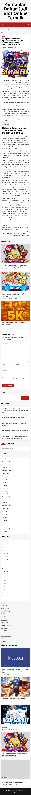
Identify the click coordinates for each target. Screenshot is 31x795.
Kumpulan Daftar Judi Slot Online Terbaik (16, 11)
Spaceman (4, 592)
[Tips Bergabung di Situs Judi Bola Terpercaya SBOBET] (15, 714)
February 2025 (6, 491)
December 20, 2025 (10, 701)
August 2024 (5, 508)
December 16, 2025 (10, 729)
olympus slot (4, 628)
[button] (2, 24)
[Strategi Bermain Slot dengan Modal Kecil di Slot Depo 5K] (15, 311)
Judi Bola (4, 548)
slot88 (3, 586)
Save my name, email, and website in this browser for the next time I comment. (13, 379)
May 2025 (4, 482)
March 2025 (5, 488)
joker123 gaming (5, 611)
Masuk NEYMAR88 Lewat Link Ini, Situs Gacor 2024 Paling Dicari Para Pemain (15, 227)
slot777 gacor (5, 583)
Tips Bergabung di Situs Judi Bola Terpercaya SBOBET (14, 424)
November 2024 (6, 499)
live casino (5, 551)
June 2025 (5, 479)
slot (2, 633)
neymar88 (4, 557)
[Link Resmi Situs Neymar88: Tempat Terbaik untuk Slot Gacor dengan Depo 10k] (15, 253)
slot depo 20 (4, 616)
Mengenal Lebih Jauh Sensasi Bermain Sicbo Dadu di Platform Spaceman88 (16, 233)
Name (4, 364)
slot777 (4, 580)
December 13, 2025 (10, 268)
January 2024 (5, 523)
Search (3, 392)
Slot (3, 36)
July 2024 (4, 511)
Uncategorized (6, 598)
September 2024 (6, 505)
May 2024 (4, 517)
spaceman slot (4, 622)
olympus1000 (5, 560)
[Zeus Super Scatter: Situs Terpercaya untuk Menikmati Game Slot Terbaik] (15, 687)
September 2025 (6, 470)
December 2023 (6, 526)
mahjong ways (4, 620)
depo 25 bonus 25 (5, 608)
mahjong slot (5, 554)
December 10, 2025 (10, 298)
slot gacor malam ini (6, 636)
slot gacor (4, 574)
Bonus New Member (7, 542)
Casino (4, 545)
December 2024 (6, 496)
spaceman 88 (25, 115)
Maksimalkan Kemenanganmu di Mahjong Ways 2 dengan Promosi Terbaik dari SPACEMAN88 (14, 294)
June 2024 (5, 514)
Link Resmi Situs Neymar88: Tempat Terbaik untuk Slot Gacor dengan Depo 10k (15, 431)
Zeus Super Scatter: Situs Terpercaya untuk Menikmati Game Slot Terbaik (13, 418)
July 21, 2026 (9, 674)
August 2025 (5, 473)
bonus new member (6, 625)
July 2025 (4, 476)
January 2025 (5, 494)
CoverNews (22, 790)
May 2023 (4, 531)
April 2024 (5, 520)
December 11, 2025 (10, 784)
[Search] (28, 24)
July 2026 (4, 459)
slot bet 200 (5, 571)
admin (4, 47)
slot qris (4, 577)
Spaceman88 (5, 595)
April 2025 (5, 485)
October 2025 (6, 467)
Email (18, 364)
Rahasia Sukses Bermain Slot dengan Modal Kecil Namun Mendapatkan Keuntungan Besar (14, 437)
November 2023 (6, 529)
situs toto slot (4, 630)
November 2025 (6, 464)
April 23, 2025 (10, 47)
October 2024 (6, 502)
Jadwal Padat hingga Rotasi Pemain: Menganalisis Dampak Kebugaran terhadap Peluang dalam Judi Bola (15, 410)
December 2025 (6, 461)
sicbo (3, 565)
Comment (5, 343)
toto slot (3, 613)
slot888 (4, 589)
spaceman (3, 641)
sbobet (4, 563)
